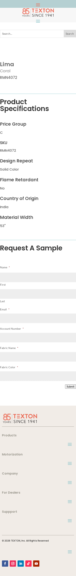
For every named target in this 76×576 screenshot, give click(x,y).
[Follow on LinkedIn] (21, 563)
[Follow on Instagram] (13, 563)
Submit (70, 386)
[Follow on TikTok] (28, 563)
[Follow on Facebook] (5, 563)
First (3, 284)
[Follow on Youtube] (36, 563)
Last (2, 301)
